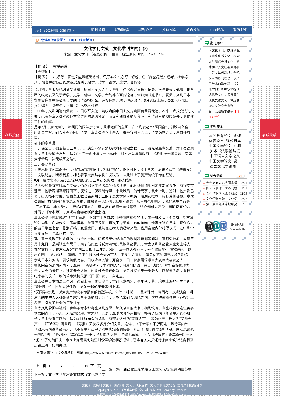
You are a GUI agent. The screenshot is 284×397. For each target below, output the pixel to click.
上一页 (41, 366)
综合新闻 (85, 40)
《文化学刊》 (64, 353)
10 (86, 366)
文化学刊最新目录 (190, 385)
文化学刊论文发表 (162, 385)
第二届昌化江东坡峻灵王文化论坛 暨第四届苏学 (154, 369)
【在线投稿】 (100, 54)
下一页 (95, 366)
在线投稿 (269, 135)
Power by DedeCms (175, 390)
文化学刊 (81, 54)
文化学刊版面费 (137, 385)
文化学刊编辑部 (113, 385)
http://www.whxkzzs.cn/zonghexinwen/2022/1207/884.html (127, 353)
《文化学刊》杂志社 (134, 390)
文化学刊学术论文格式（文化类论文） (78, 374)
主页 (71, 40)
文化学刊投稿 (91, 385)
